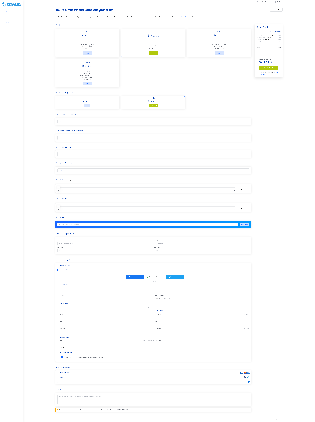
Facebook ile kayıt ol (135, 277)
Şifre (61, 340)
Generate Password (68, 348)
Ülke (156, 307)
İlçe (156, 321)
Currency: (275, 10)
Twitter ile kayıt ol (175, 277)
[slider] (58, 187)
